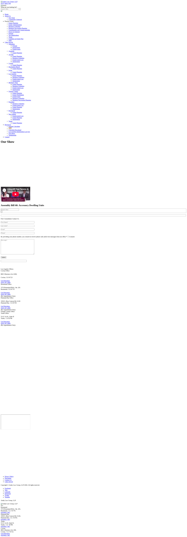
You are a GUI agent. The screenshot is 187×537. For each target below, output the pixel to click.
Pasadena (11, 102)
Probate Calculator (14, 126)
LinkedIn (7, 492)
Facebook (8, 488)
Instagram (8, 493)
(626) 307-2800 (5, 282)
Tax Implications (14, 35)
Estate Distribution (18, 95)
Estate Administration (15, 25)
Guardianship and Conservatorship (19, 30)
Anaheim (11, 51)
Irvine (10, 70)
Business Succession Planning (18, 28)
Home (6, 14)
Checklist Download (15, 130)
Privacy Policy (9, 476)
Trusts (10, 37)
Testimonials (12, 135)
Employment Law (18, 60)
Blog (10, 128)
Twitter (7, 495)
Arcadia (11, 54)
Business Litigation (14, 26)
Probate (11, 33)
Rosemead (12, 111)
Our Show (12, 133)
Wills (10, 40)
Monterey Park (13, 82)
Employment (16, 49)
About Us (8, 16)
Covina (11, 63)
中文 (2, 3)
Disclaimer (8, 478)
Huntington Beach (14, 67)
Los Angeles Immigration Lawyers (19, 132)
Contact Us (8, 480)
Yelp (6, 490)
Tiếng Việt (7, 3)
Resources (8, 125)
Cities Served (9, 42)
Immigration (16, 47)
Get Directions (5, 281)
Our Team (12, 18)
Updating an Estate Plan (16, 39)
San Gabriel (12, 114)
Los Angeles (12, 74)
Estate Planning (13, 23)
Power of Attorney (14, 32)
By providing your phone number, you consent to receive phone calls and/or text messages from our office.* (34, 237)
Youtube (7, 497)
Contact (7, 137)
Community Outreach (15, 19)
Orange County (13, 91)
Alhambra (12, 44)
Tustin (10, 121)
